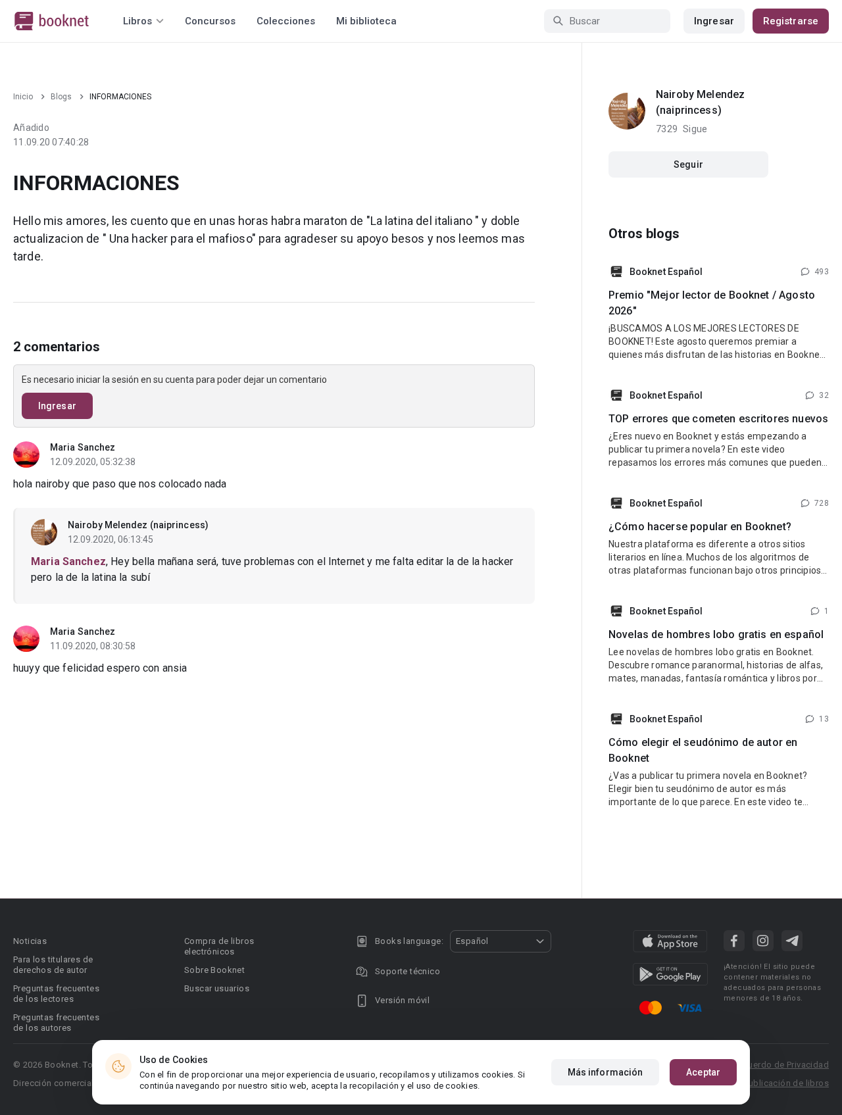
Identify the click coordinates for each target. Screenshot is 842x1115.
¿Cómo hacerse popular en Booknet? (699, 526)
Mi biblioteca (366, 21)
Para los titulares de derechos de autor (53, 964)
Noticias (30, 941)
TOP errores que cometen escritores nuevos (718, 418)
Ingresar (714, 21)
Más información (605, 1072)
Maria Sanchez (82, 447)
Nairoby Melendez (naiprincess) (138, 525)
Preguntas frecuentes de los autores (56, 1022)
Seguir (688, 164)
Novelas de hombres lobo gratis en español (716, 634)
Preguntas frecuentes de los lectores (56, 993)
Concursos (210, 21)
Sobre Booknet (214, 970)
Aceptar (703, 1072)
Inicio (23, 96)
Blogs (61, 96)
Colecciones (286, 21)
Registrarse (790, 21)
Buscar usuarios (216, 988)
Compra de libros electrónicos (219, 946)
